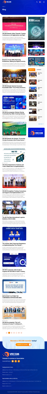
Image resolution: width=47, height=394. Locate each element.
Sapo (39, 391)
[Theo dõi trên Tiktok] (19, 361)
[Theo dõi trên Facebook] (16, 361)
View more (40, 123)
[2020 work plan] (33, 104)
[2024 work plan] (33, 82)
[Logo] (10, 354)
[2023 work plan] (33, 89)
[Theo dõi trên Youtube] (13, 361)
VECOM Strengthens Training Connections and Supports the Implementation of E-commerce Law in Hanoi (14, 192)
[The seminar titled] (14, 234)
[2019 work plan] (33, 111)
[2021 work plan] (33, 96)
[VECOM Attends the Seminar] (14, 128)
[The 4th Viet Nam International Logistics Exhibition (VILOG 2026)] (14, 207)
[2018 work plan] (33, 118)
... (16, 332)
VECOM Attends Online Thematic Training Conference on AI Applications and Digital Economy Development (14, 35)
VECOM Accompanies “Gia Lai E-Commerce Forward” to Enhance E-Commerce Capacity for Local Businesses (14, 324)
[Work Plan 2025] (33, 74)
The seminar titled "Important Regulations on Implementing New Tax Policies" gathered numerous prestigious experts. (14, 245)
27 (18, 332)
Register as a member (22, 344)
